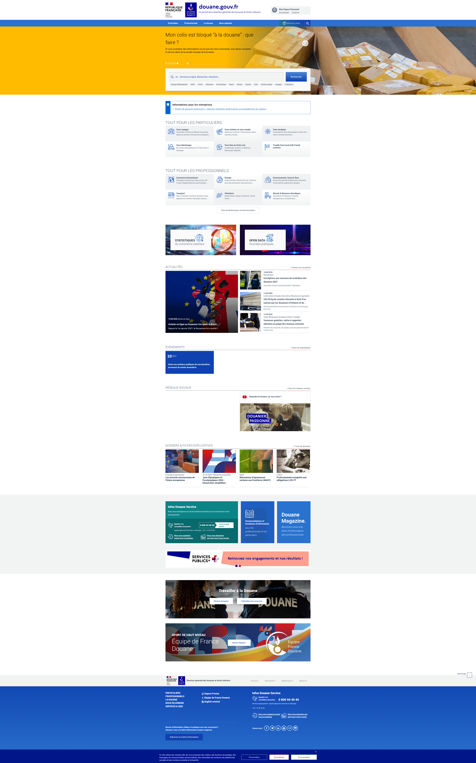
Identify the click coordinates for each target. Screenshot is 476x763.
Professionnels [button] (190, 23)
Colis (256, 84)
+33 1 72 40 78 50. (208, 530)
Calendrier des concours (251, 601)
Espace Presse (211, 693)
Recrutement (221, 84)
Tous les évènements (301, 347)
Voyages (278, 84)
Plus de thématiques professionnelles (238, 210)
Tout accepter (304, 757)
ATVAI (200, 84)
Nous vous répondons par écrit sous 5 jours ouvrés (218, 536)
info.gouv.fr (254, 681)
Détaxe (239, 84)
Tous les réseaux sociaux (299, 388)
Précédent (303, 43)
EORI (192, 84)
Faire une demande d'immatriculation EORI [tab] (175, 63)
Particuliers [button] (173, 23)
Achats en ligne (266, 84)
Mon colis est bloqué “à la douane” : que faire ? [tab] (177, 63)
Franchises (289, 84)
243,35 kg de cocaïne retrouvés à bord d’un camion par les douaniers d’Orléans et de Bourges (285, 303)
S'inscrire (295, 12)
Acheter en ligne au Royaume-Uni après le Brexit (192, 324)
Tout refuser (279, 757)
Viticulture (209, 84)
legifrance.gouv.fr (287, 681)
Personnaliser (254, 757)
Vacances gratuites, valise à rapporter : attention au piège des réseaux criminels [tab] (166, 63)
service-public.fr (270, 681)
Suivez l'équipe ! (239, 643)
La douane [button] (208, 23)
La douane (171, 699)
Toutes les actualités (301, 267)
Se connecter (284, 12)
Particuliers (172, 692)
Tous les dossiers (303, 446)
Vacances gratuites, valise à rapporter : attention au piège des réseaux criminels (284, 322)
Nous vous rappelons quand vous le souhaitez (183, 536)
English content (212, 701)
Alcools (248, 84)
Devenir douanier (221, 601)
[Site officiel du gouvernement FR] (173, 9)
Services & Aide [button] (293, 23)
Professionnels (174, 696)
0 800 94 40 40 (207, 525)
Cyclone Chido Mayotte (179, 84)
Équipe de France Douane (217, 697)
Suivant (306, 43)
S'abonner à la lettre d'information (184, 737)
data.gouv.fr (303, 681)
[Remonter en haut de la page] (469, 675)
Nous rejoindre (225, 23)
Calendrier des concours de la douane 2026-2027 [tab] (172, 63)
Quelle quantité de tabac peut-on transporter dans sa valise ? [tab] (169, 63)
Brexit (231, 84)
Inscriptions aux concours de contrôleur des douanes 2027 (285, 280)
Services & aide (174, 706)
